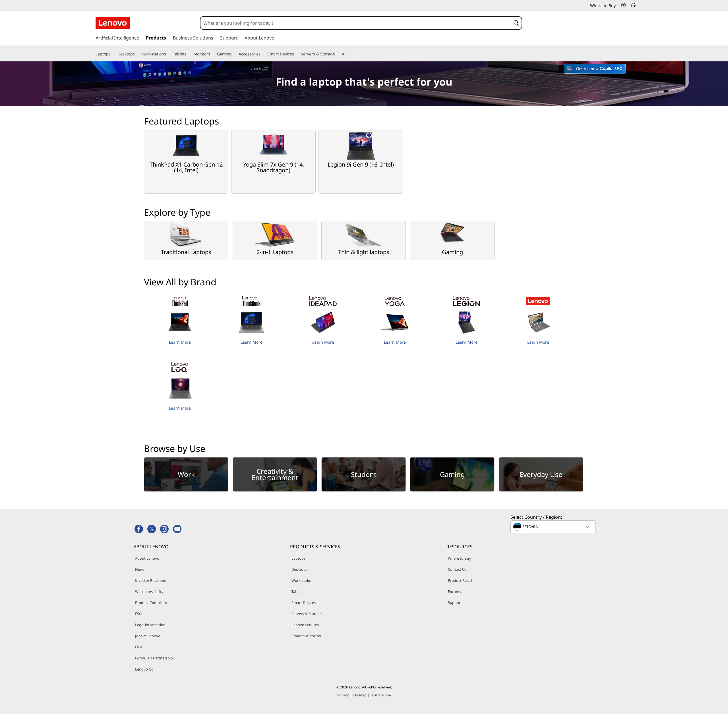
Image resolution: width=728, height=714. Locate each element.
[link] (633, 7)
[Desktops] (137, 54)
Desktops (299, 569)
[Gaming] (234, 54)
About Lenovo (147, 558)
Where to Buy (459, 558)
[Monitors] (212, 54)
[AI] (348, 54)
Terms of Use (380, 695)
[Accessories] (262, 54)
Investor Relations (150, 580)
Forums (454, 591)
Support (455, 602)
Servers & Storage (306, 613)
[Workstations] (168, 54)
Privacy (343, 695)
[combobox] (355, 23)
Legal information (150, 624)
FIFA (138, 646)
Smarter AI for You (306, 635)
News (139, 569)
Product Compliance (152, 602)
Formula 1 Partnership (154, 658)
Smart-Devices (303, 602)
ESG (138, 613)
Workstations (302, 580)
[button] (623, 5)
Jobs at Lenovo (147, 635)
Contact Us (457, 569)
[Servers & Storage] (337, 54)
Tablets (297, 591)
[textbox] (553, 526)
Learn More (180, 342)
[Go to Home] (113, 23)
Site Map (359, 695)
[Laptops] (113, 54)
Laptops (298, 558)
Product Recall (460, 580)
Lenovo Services (305, 624)
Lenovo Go (144, 669)
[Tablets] (189, 54)
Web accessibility (149, 591)
